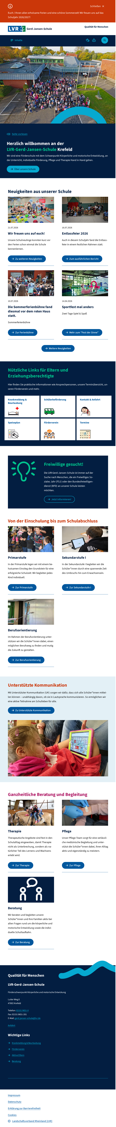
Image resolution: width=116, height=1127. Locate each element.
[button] (88, 40)
